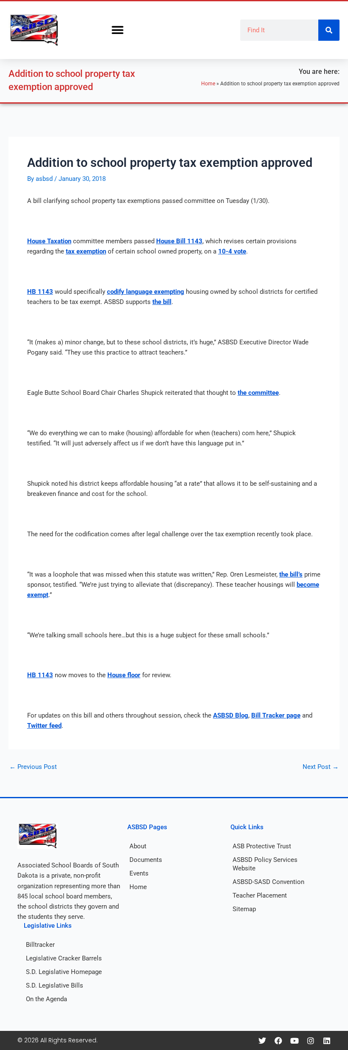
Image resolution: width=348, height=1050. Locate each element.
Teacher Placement (260, 895)
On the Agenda (46, 999)
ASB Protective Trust (262, 846)
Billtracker (40, 945)
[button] (117, 30)
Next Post (321, 767)
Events (139, 873)
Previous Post (33, 767)
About (137, 846)
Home (208, 83)
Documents (145, 860)
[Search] (329, 30)
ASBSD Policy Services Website (265, 864)
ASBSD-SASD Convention (268, 882)
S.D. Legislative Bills (54, 985)
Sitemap (244, 909)
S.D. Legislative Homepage (64, 972)
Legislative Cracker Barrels (64, 958)
